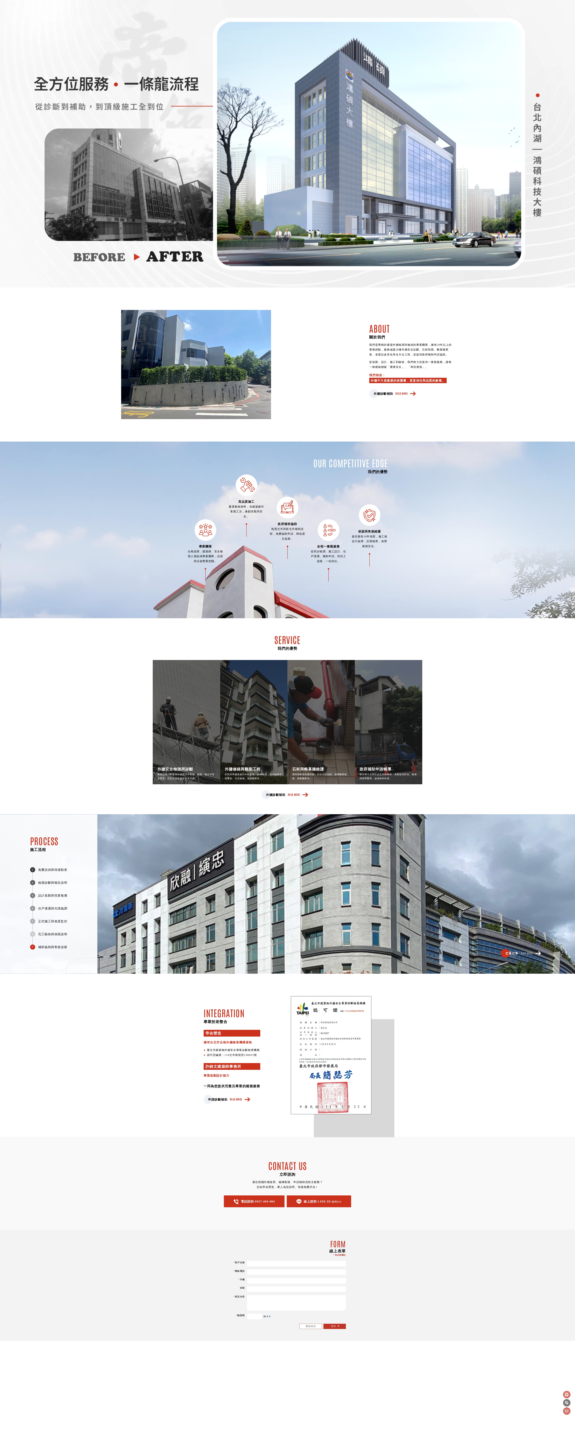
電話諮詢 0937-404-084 (258, 1201)
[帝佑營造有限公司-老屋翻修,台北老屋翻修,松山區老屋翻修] (74, 6)
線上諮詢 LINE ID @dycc (323, 1201)
